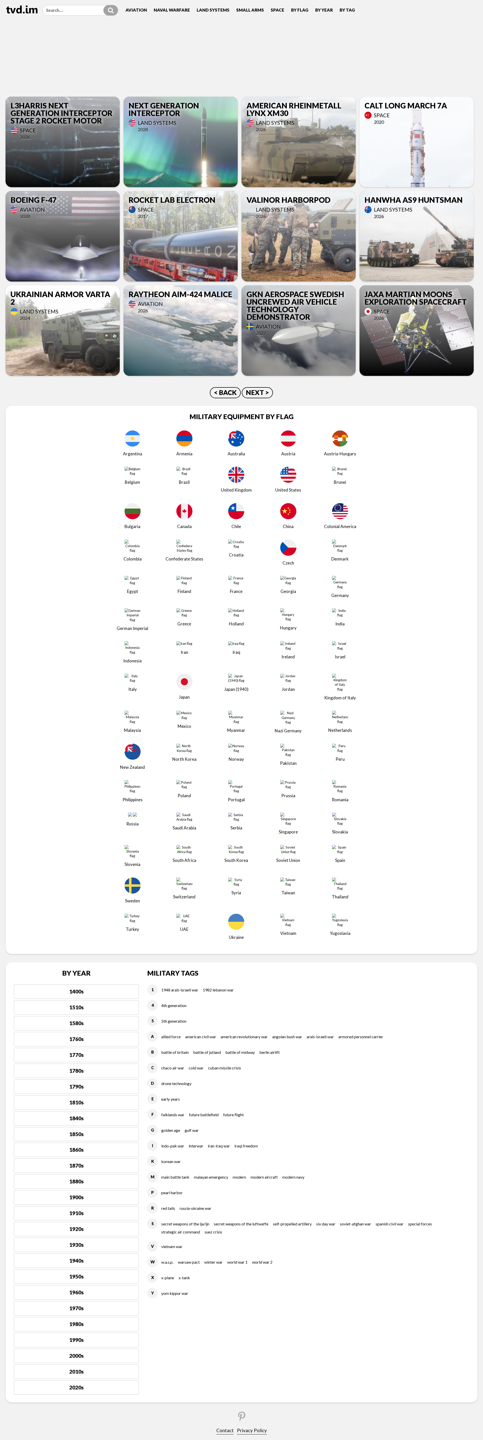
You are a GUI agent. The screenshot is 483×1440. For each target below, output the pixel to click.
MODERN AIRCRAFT (264, 1177)
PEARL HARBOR (172, 1192)
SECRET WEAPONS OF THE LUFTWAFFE (241, 1223)
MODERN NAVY (293, 1177)
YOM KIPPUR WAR (174, 1293)
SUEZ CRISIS (213, 1231)
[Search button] (110, 10)
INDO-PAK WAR (172, 1145)
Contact (225, 1430)
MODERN (239, 1177)
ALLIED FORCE (171, 1036)
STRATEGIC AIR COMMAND (180, 1231)
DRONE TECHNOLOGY (176, 1083)
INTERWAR (196, 1145)
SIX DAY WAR (325, 1223)
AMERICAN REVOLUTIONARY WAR (244, 1036)
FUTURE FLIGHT (233, 1114)
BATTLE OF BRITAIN (175, 1052)
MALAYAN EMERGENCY (211, 1177)
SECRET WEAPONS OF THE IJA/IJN (185, 1223)
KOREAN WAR (171, 1161)
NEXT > (257, 392)
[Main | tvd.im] (22, 10)
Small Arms (250, 10)
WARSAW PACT (189, 1262)
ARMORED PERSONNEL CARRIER (360, 1036)
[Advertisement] (241, 59)
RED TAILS (168, 1208)
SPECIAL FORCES (420, 1223)
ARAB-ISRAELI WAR (320, 1036)
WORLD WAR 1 (237, 1262)
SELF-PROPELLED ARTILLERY (292, 1223)
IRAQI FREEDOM (246, 1145)
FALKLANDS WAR (172, 1114)
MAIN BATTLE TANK (175, 1177)
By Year (324, 10)
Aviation (136, 10)
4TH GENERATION (173, 1005)
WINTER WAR (213, 1262)
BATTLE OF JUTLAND (207, 1052)
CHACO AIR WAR (172, 1067)
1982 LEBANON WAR (218, 989)
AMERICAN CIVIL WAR (200, 1036)
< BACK (225, 392)
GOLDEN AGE (170, 1130)
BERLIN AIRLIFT (269, 1052)
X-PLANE (167, 1277)
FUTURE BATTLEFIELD (204, 1114)
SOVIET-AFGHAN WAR (355, 1223)
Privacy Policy (252, 1430)
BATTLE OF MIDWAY (240, 1052)
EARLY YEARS (170, 1099)
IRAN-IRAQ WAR (219, 1145)
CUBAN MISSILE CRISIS (224, 1067)
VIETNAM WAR (171, 1246)
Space (277, 10)
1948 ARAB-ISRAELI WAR (179, 989)
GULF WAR (192, 1130)
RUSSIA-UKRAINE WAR (195, 1208)
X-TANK (184, 1277)
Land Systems (213, 10)
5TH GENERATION (173, 1021)
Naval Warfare (172, 10)
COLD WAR (196, 1067)
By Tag (347, 10)
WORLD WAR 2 (262, 1262)
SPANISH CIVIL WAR (390, 1223)
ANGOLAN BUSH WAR (287, 1036)
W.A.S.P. (167, 1262)
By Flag (299, 10)
